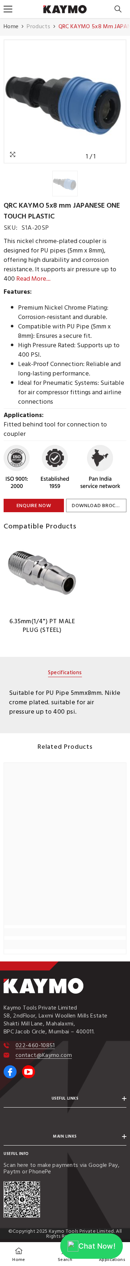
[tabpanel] (65, 702)
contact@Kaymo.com (44, 1055)
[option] (65, 101)
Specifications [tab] (65, 673)
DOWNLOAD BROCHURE (99, 505)
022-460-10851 (35, 1045)
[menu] (8, 9)
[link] (65, 932)
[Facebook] (10, 1071)
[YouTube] (28, 1071)
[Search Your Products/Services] (118, 9)
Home (11, 26)
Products (38, 26)
